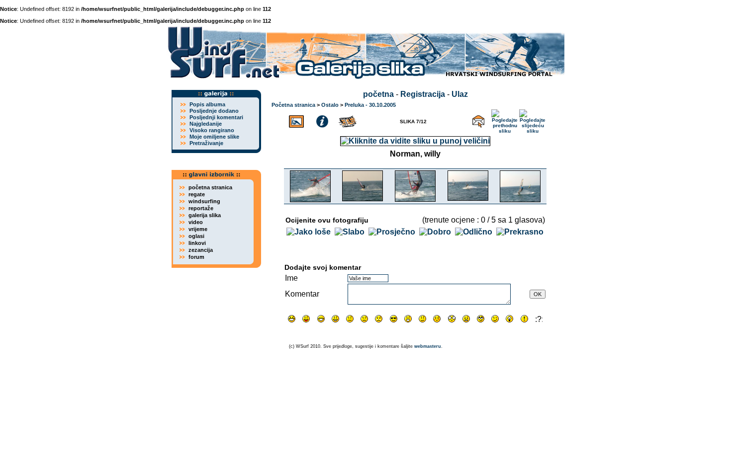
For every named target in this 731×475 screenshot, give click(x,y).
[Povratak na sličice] (296, 120)
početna (378, 94)
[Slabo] (350, 232)
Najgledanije (205, 124)
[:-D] (321, 318)
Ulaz (460, 94)
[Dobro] (435, 232)
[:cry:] (378, 318)
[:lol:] (291, 318)
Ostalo (330, 105)
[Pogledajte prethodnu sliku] (505, 120)
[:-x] (466, 318)
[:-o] (408, 318)
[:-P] (306, 318)
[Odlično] (473, 232)
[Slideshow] (348, 120)
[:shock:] (452, 318)
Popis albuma (207, 104)
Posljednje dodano (214, 111)
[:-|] (350, 318)
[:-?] (422, 318)
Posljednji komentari (216, 117)
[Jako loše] (308, 232)
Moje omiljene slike (214, 137)
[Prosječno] (391, 232)
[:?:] (539, 318)
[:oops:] (437, 318)
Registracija (422, 94)
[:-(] (364, 318)
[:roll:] (480, 318)
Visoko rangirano (211, 130)
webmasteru (427, 346)
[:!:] (524, 318)
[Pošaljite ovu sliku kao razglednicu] (478, 120)
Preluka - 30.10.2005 (370, 105)
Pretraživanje (206, 143)
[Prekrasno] (520, 232)
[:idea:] (509, 318)
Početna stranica (293, 105)
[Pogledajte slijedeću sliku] (533, 120)
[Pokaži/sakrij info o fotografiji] (322, 120)
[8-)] (393, 318)
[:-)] (335, 318)
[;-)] (495, 318)
